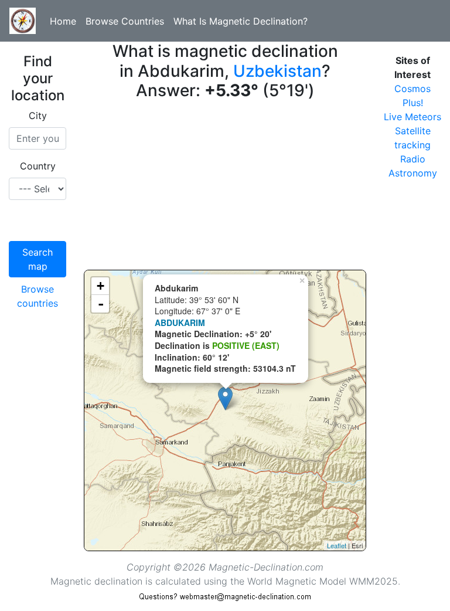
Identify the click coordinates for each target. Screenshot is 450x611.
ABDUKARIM (180, 322)
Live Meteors (412, 117)
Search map (37, 259)
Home (63, 21)
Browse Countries (125, 21)
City (38, 115)
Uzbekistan (277, 71)
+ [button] (100, 286)
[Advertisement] (225, 188)
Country (38, 166)
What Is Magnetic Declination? (240, 21)
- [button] (101, 304)
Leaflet (336, 545)
